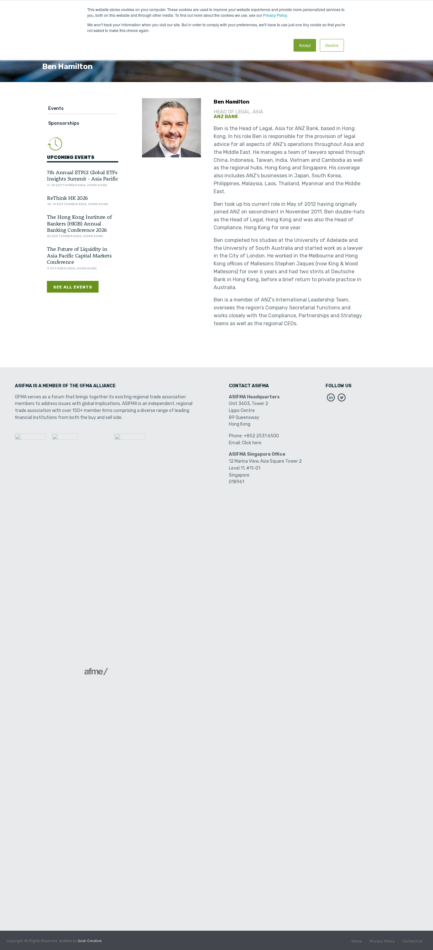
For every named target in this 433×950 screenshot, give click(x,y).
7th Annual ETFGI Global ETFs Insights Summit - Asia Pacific (82, 175)
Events (56, 108)
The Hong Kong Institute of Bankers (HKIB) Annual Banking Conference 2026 (79, 223)
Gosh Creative (90, 941)
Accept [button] (305, 45)
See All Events (72, 287)
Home (357, 941)
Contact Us (413, 941)
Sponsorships (63, 123)
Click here (252, 443)
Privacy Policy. (275, 15)
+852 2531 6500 (261, 436)
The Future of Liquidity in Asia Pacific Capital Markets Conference (79, 255)
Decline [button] (332, 45)
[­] (331, 399)
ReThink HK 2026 (67, 197)
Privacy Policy (382, 941)
